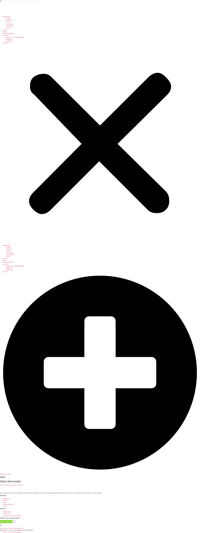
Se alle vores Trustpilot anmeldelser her (11, 528)
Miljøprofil (9, 39)
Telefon (8, 18)
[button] (100, 144)
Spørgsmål (9, 41)
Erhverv (5, 29)
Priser (4, 31)
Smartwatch (9, 24)
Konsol (8, 28)
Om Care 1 (6, 35)
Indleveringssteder (8, 33)
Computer (9, 20)
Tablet (8, 22)
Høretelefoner (10, 26)
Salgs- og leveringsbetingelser (15, 37)
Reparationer (7, 16)
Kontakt (5, 43)
